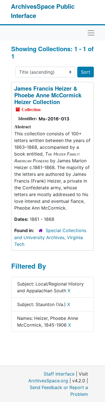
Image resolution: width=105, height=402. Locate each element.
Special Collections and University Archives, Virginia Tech (50, 237)
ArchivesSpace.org (48, 380)
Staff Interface (59, 374)
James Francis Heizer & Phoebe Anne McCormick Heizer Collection (47, 95)
